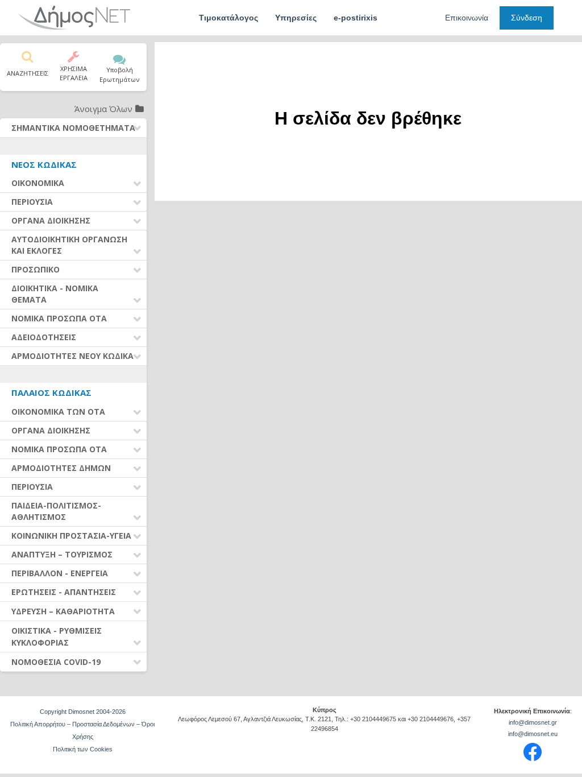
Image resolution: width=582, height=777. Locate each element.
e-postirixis (355, 17)
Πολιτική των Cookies (83, 749)
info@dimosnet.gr (533, 722)
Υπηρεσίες (296, 17)
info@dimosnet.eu (533, 733)
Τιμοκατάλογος (228, 17)
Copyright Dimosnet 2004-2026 (83, 711)
